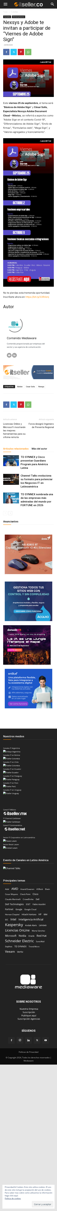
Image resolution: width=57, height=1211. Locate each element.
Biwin (47, 889)
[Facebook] (6, 52)
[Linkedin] (28, 1040)
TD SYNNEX (20, 946)
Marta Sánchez (38, 930)
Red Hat (42, 935)
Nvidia (22, 935)
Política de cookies (13, 1198)
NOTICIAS (8, 12)
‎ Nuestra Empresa (28, 1008)
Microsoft (10, 935)
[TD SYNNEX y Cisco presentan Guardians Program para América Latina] (11, 460)
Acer (7, 889)
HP (39, 914)
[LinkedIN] (14, 355)
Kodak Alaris (31, 925)
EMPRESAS (44, 12)
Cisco (35, 894)
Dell (37, 899)
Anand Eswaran (27, 889)
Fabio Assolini (39, 904)
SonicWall (40, 941)
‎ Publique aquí (28, 1015)
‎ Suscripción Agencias (28, 1018)
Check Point (25, 894)
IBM (45, 914)
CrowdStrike (28, 899)
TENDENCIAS (27, 12)
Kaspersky (14, 924)
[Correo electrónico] (9, 355)
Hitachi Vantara (29, 914)
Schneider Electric (19, 941)
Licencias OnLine (17, 930)
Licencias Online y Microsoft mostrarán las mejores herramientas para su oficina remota (14, 430)
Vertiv (20, 951)
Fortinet (9, 909)
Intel (13, 919)
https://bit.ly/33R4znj (37, 296)
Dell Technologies (14, 904)
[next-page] (10, 513)
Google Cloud (30, 909)
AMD (14, 888)
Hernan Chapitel (12, 914)
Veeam (10, 951)
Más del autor (39, 448)
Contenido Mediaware (21, 338)
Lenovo (42, 925)
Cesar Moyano (11, 894)
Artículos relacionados (15, 448)
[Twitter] (13, 52)
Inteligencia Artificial (31, 919)
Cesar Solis (30, 386)
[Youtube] (45, 1040)
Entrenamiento (18, 17)
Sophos (8, 946)
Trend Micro (34, 946)
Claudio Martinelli (13, 899)
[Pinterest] (21, 52)
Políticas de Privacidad (28, 1052)
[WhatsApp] (28, 52)
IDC (6, 919)
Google (19, 909)
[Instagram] (20, 1040)
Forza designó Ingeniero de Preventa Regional (41, 425)
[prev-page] (5, 513)
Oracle (31, 935)
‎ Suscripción (28, 1012)
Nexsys (41, 386)
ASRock (39, 889)
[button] (5, 4)
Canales (7, 17)
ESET (28, 904)
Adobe (19, 386)
